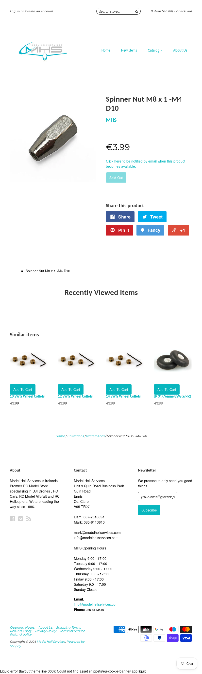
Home (105, 50)
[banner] (48, 48)
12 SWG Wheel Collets (75, 397)
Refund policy (21, 634)
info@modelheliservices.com (96, 604)
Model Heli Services (51, 641)
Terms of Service (72, 631)
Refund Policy (21, 631)
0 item (162, 11)
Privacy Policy (45, 631)
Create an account (39, 11)
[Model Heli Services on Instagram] (20, 518)
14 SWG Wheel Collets (123, 397)
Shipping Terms (68, 627)
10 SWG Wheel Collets (27, 397)
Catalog (154, 50)
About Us (180, 50)
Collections (75, 436)
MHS (111, 120)
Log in (15, 11)
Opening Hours (22, 627)
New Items (129, 50)
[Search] (136, 11)
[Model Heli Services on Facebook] (12, 518)
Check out (184, 11)
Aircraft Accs (94, 436)
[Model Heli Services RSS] (29, 518)
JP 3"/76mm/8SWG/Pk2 (172, 397)
